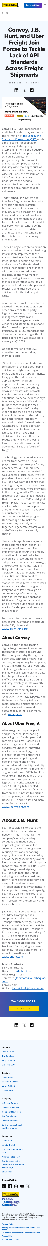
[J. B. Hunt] (10, 5)
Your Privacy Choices (10, 1239)
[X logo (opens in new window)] (28, 1185)
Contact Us (7, 1140)
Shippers (6, 1047)
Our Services (8, 1056)
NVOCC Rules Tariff (11, 1156)
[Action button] (16, 90)
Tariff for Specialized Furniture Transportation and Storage (13, 1164)
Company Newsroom (11, 1111)
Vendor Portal (8, 1145)
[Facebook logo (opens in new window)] (10, 1185)
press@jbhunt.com (21, 971)
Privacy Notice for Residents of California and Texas (21, 1228)
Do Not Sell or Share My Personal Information (21, 1232)
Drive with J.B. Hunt (11, 1107)
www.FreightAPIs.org (15, 628)
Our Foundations (9, 1116)
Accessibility (7, 1236)
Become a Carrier (10, 1081)
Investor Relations (10, 1120)
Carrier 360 (7, 1090)
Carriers (6, 1073)
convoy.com (15, 714)
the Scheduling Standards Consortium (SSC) (21, 137)
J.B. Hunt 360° (8, 1064)
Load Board (7, 1077)
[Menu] (45, 5)
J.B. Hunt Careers (10, 1103)
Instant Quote (8, 1051)
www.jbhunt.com (12, 956)
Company (6, 1098)
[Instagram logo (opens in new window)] (16, 1185)
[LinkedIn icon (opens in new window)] (4, 1185)
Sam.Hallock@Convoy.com (28, 988)
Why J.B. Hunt (8, 1060)
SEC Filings (7, 1171)
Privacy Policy (8, 1224)
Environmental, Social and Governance (12, 1126)
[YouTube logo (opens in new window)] (22, 1185)
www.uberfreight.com (15, 807)
